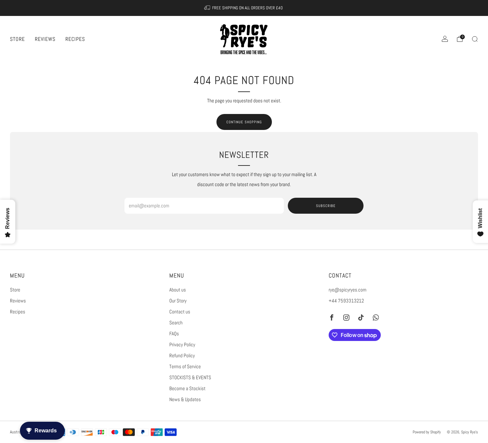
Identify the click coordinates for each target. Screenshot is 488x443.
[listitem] (244, 8)
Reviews (45, 39)
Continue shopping (244, 122)
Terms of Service (185, 367)
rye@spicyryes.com (347, 290)
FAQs (174, 334)
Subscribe (326, 205)
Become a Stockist (187, 388)
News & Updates (185, 399)
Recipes (75, 39)
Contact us (179, 312)
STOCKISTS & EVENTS (190, 378)
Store (17, 39)
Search (176, 323)
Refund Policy (182, 356)
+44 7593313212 (346, 301)
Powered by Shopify (427, 431)
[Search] (474, 39)
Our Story (178, 301)
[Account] (445, 39)
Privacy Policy (182, 345)
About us (177, 290)
